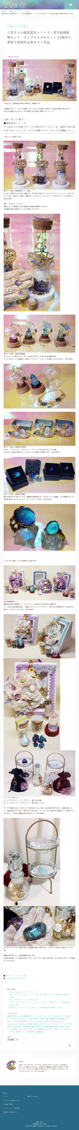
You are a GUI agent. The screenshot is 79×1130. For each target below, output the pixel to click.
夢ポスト (15, 109)
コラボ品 (68, 1024)
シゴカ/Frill (16, 1021)
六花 (7, 978)
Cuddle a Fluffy (38, 1024)
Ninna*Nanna (47, 1021)
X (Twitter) (34, 1096)
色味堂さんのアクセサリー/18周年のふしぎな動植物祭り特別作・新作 (35, 1007)
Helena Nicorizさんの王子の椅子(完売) (23, 1000)
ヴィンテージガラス (50, 1024)
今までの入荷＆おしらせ (12, 1100)
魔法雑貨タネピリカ (26, 1021)
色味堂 (30, 1024)
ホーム (6, 1096)
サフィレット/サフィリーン (40, 1016)
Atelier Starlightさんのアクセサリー (22, 992)
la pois (39, 1021)
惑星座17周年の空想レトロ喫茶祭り (19, 1026)
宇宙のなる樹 (44, 1019)
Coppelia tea (22, 1024)
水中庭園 (61, 1019)
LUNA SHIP (54, 1016)
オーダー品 (61, 1024)
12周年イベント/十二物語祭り (25, 1032)
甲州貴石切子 (53, 1019)
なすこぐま (17, 1019)
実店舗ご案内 (8, 1104)
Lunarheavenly (12, 1024)
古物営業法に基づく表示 (39, 1123)
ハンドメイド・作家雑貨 (12, 1108)
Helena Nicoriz (57, 1021)
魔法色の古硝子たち (10, 1112)
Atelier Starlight (26, 1019)
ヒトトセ (61, 1016)
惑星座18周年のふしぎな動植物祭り (19, 1016)
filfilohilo (36, 1019)
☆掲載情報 (38, 1032)
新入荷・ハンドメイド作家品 (16, 976)
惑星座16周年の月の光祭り (40, 1026)
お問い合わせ (39, 1122)
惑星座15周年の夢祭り (18, 978)
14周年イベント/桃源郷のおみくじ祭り (40, 1029)
